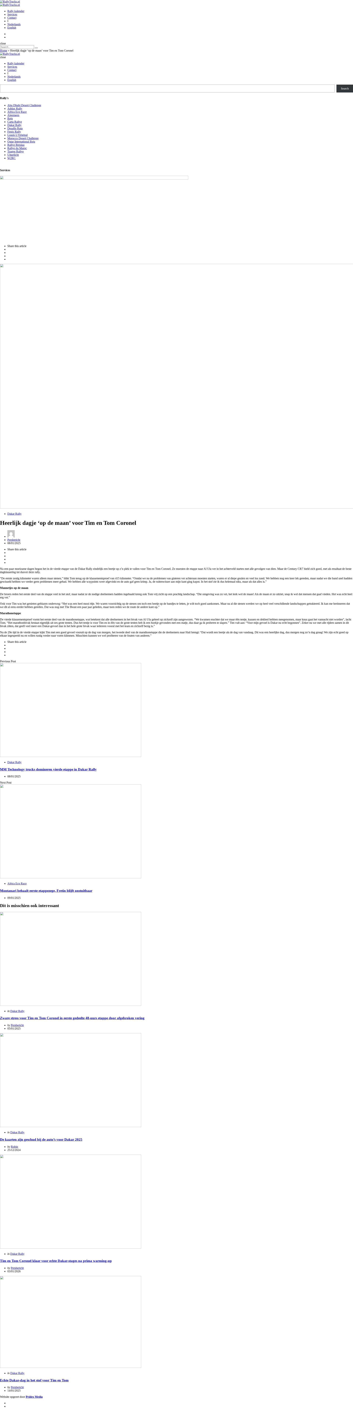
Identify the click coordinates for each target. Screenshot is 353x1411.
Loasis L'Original (17, 135)
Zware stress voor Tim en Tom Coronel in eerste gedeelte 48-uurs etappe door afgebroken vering (72, 1018)
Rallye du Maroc (17, 148)
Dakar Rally (14, 125)
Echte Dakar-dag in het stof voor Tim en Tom (34, 1380)
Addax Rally (14, 108)
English (11, 27)
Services (12, 14)
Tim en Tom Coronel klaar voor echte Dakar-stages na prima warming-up (56, 1261)
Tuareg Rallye (15, 151)
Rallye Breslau (15, 144)
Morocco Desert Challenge (23, 138)
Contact (11, 17)
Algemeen (13, 115)
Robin (14, 1146)
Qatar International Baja (21, 141)
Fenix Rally (14, 131)
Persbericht (13, 539)
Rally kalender (15, 11)
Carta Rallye (14, 121)
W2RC (11, 158)
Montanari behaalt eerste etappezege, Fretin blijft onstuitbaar (46, 891)
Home (3, 50)
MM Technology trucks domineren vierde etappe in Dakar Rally (48, 769)
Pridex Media (34, 1396)
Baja (10, 118)
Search (345, 88)
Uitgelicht (13, 154)
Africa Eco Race (17, 111)
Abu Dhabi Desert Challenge (24, 105)
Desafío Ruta (15, 128)
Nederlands (14, 24)
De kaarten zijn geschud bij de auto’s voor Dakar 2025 (41, 1139)
